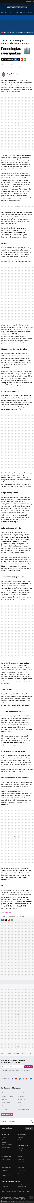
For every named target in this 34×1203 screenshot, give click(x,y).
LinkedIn (30, 1078)
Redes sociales (6, 1102)
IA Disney (25, 1054)
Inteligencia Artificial (23, 1109)
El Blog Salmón (21, 1170)
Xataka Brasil (5, 1186)
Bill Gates (12, 32)
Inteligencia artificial (7, 1096)
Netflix (19, 1106)
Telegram (19, 1078)
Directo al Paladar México (9, 1191)
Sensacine (20, 1148)
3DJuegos (20, 1137)
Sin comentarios (8, 59)
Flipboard (22, 59)
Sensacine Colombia (23, 1188)
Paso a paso (5, 1093)
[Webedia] (30, 1)
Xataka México (6, 1184)
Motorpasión (21, 1159)
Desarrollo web (6, 12)
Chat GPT (17, 1054)
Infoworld (8, 913)
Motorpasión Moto (23, 1162)
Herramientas (21, 1096)
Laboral (20, 1102)
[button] (12, 74)
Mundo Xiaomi (6, 1147)
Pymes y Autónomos (23, 1173)
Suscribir (28, 1067)
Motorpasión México (23, 1191)
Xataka (3, 1137)
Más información (27, 1201)
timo (3, 1106)
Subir (27, 1128)
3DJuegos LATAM (22, 1184)
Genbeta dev (17, 7)
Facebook (15, 59)
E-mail (25, 59)
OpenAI (5, 32)
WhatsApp (5, 1109)
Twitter (18, 59)
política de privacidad (25, 1070)
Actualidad (21, 1093)
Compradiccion (6, 1175)
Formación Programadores (24, 12)
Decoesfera (5, 1173)
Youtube (16, 1078)
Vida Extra (20, 1140)
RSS (23, 1078)
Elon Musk (20, 32)
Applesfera (5, 1142)
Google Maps (29, 32)
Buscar (31, 1121)
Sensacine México (22, 1186)
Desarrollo (21, 916)
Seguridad (5, 1099)
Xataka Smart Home (7, 1144)
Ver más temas (7, 1114)
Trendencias (5, 1170)
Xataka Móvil (5, 1140)
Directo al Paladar (6, 1159)
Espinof (20, 1151)
